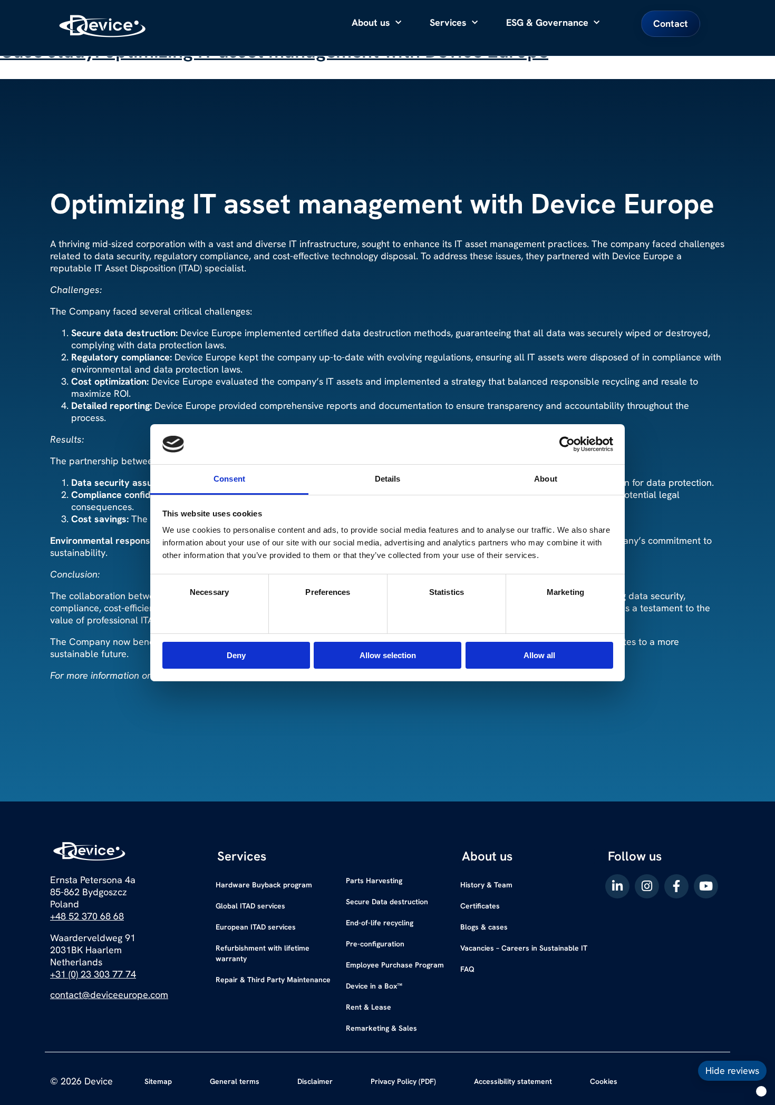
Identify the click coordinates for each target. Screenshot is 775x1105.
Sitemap (158, 1081)
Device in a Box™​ (374, 986)
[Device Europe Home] (102, 26)
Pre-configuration (375, 943)
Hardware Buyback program (264, 884)
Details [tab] (388, 478)
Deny (236, 655)
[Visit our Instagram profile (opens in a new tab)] (647, 886)
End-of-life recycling (379, 922)
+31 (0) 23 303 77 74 (93, 974)
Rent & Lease (368, 1007)
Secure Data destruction (387, 901)
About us (371, 22)
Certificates (480, 906)
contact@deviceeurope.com (109, 995)
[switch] (328, 613)
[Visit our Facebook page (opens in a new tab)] (676, 886)
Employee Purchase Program (395, 965)
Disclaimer (315, 1081)
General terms (234, 1081)
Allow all (539, 655)
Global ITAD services (250, 906)
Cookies (603, 1081)
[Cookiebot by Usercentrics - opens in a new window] (567, 444)
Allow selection (388, 655)
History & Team (486, 884)
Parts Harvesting (374, 880)
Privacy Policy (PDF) (403, 1081)
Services (448, 22)
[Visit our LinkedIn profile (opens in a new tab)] (617, 886)
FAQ (467, 969)
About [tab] (545, 478)
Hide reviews (732, 1070)
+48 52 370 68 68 (87, 916)
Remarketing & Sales (381, 1028)
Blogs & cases (484, 927)
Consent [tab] (229, 478)
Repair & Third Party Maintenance (273, 979)
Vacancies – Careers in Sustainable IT (523, 948)
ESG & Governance (547, 22)
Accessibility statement (513, 1081)
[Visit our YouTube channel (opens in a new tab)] (706, 886)
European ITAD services (256, 927)
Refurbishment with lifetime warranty (262, 953)
